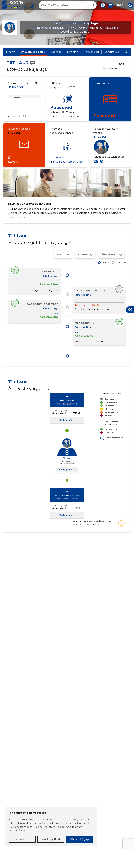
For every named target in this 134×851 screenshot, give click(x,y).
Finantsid (72, 51)
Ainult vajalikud (51, 839)
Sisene (120, 5)
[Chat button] (103, 5)
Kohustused (91, 51)
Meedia (10, 51)
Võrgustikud (111, 51)
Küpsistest (22, 839)
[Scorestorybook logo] (19, 5)
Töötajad (56, 51)
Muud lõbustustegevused (66, 161)
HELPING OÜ (15, 87)
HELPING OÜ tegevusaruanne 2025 (30, 204)
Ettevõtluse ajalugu (33, 51)
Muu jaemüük (59, 157)
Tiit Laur (14, 133)
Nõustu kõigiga (80, 839)
